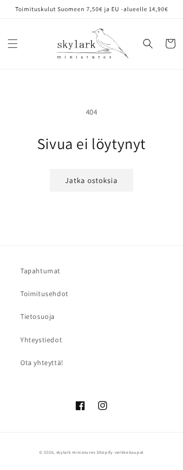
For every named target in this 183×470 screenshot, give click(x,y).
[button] (13, 43)
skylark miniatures (76, 452)
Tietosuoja (37, 316)
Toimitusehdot (44, 293)
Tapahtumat (40, 270)
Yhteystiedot (41, 339)
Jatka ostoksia (91, 180)
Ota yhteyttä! (42, 362)
